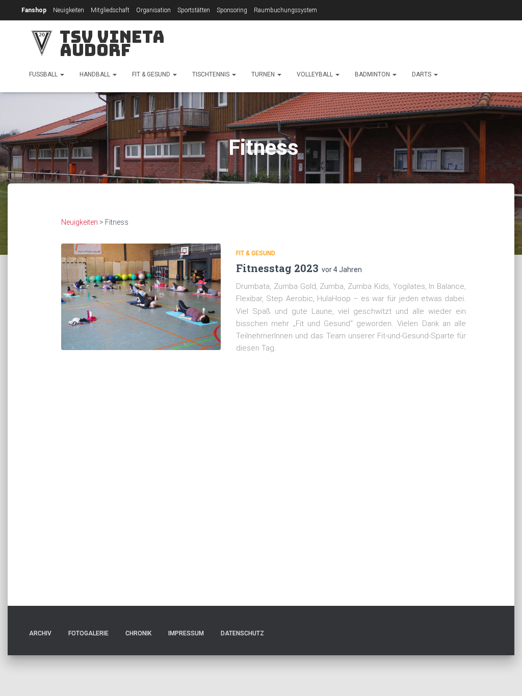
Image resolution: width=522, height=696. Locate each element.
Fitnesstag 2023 (277, 268)
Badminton (373, 74)
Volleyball (315, 74)
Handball (96, 74)
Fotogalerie (88, 633)
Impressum (186, 633)
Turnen (263, 74)
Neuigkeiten (68, 10)
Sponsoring (232, 10)
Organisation (153, 10)
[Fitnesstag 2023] (141, 297)
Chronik (138, 633)
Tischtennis (211, 74)
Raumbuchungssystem (285, 10)
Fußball (44, 74)
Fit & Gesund (152, 74)
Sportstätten (193, 10)
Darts (422, 74)
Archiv (40, 633)
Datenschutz (242, 633)
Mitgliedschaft (110, 10)
